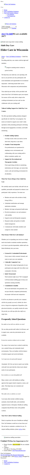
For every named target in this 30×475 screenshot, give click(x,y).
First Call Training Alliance (11, 13)
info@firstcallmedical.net (19, 450)
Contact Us (7, 17)
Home (5, 10)
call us (20, 429)
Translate (14, 28)
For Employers (11, 16)
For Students (10, 14)
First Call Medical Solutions (11, 11)
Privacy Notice (18, 456)
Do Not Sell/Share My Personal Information (12, 455)
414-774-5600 (7, 34)
